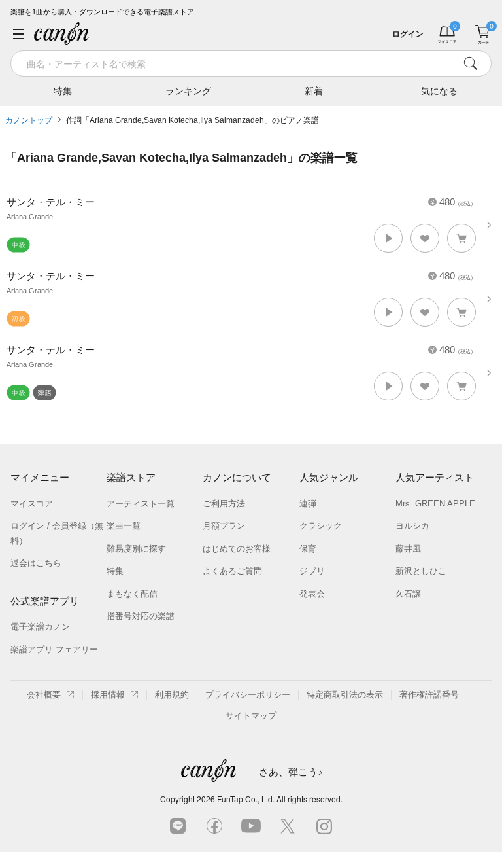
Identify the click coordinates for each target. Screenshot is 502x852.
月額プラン (224, 526)
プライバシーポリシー (247, 695)
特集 (63, 91)
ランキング (188, 91)
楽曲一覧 (124, 526)
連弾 (307, 503)
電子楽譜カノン (40, 626)
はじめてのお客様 (237, 549)
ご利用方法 (224, 503)
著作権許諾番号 (429, 695)
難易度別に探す (136, 549)
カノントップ (28, 120)
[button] (388, 238)
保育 (307, 549)
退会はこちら (35, 563)
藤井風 (408, 549)
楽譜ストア (131, 477)
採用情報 (108, 695)
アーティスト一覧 (141, 503)
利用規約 (172, 695)
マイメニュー (39, 477)
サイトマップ (251, 715)
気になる (439, 91)
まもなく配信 (132, 594)
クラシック (320, 526)
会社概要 (44, 695)
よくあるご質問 (232, 571)
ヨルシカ (412, 526)
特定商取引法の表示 (345, 695)
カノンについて (237, 477)
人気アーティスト (434, 477)
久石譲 (408, 594)
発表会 (312, 594)
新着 (314, 91)
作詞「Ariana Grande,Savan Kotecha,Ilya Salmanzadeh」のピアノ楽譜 (192, 120)
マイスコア (31, 503)
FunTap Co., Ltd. (246, 798)
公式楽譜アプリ (44, 601)
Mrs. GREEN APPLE (435, 503)
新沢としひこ (420, 571)
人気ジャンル (328, 477)
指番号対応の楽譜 (141, 616)
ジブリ (312, 571)
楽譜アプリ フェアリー (54, 649)
